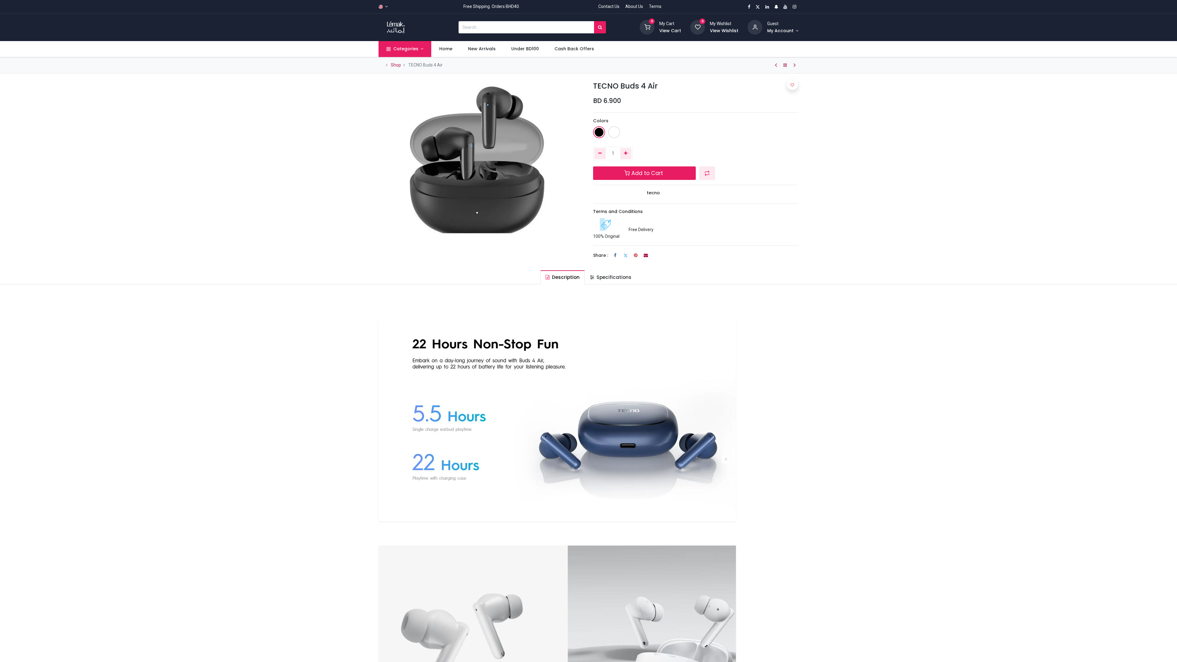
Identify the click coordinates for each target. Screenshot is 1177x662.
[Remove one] (600, 153)
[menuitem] (445, 49)
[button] (707, 173)
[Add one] (626, 153)
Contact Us (608, 6)
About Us (634, 6)
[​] (776, 65)
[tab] (562, 277)
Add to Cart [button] (647, 173)
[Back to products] (785, 65)
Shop (396, 65)
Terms (655, 6)
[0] (647, 27)
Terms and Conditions (618, 211)
